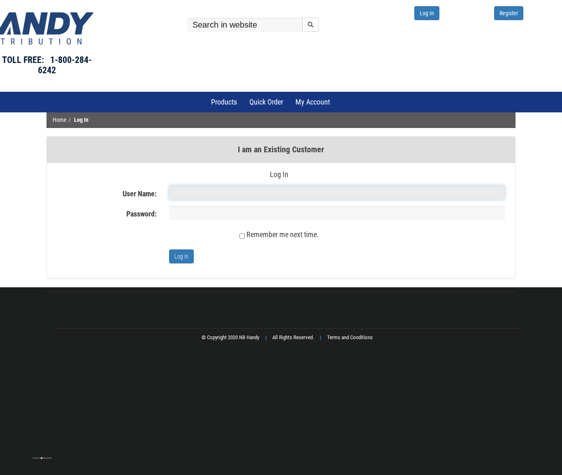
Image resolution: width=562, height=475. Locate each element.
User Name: (140, 193)
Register (508, 13)
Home (60, 119)
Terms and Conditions (350, 337)
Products (224, 102)
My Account (312, 102)
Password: (141, 214)
